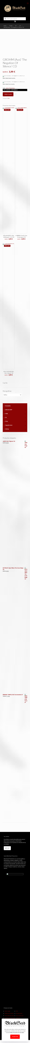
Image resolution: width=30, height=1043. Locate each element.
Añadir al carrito (8, 94)
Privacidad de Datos (9, 1015)
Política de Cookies (9, 1013)
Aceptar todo (15, 1036)
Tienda (10, 25)
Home (5, 25)
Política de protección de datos (17, 1032)
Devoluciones (19, 1013)
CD (16, 25)
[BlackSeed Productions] (15, 8)
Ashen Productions (10, 88)
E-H (20, 25)
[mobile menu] (27, 3)
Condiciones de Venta (10, 1018)
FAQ (17, 1011)
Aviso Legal (7, 1011)
